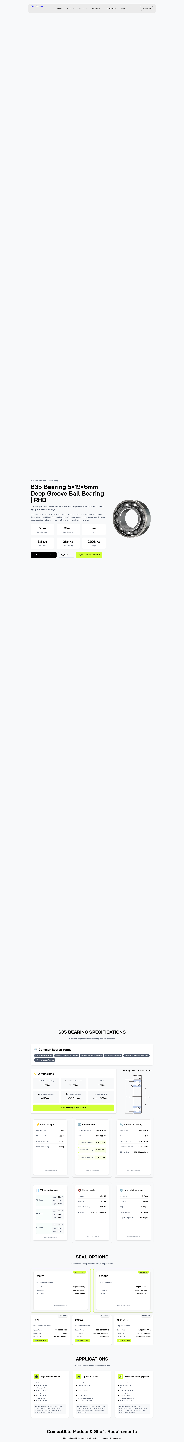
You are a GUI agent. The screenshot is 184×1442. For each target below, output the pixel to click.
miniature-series (41, 481)
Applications (66, 555)
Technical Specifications (43, 555)
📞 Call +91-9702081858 (89, 555)
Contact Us (147, 8)
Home (32, 481)
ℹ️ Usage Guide (40, 1340)
